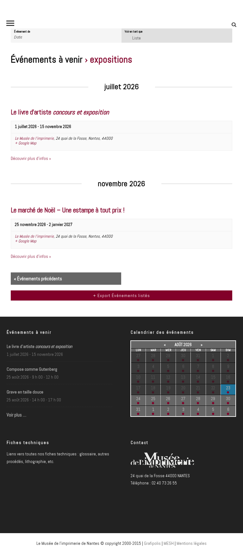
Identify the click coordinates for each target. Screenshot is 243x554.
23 (228, 388)
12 (168, 377)
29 (168, 355)
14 (198, 377)
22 (213, 388)
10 (138, 377)
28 (153, 355)
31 (198, 355)
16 (228, 377)
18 (153, 388)
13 (183, 377)
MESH (169, 543)
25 (153, 398)
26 (168, 398)
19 (168, 388)
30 (183, 355)
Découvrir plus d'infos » (31, 158)
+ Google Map (25, 143)
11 (153, 377)
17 (138, 388)
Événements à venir (48, 59)
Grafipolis (152, 543)
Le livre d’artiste (60, 112)
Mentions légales (192, 543)
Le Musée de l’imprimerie (34, 138)
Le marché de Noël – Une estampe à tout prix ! (68, 210)
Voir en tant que (133, 31)
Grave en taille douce (25, 392)
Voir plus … (16, 415)
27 (138, 355)
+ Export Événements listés (121, 295)
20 (183, 388)
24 (138, 398)
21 (198, 388)
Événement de (22, 31)
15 (213, 377)
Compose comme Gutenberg (32, 369)
